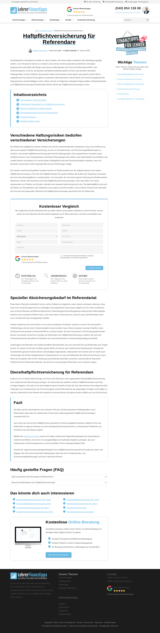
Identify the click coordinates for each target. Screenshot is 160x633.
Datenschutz (64, 607)
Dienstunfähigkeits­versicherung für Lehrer (33, 504)
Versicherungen (65, 578)
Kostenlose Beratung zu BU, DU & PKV (127, 13)
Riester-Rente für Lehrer (77, 508)
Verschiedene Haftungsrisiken (33, 100)
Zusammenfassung (28, 117)
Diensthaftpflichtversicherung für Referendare (39, 113)
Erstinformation (65, 614)
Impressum (63, 611)
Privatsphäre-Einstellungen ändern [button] (54, 626)
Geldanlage (63, 585)
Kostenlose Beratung (67, 588)
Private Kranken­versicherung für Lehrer (32, 508)
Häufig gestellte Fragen (30, 121)
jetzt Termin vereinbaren (59, 555)
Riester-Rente (123, 94)
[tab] (59, 476)
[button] (26, 20)
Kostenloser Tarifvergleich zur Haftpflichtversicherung (42, 104)
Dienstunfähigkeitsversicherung (130, 74)
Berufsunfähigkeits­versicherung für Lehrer (33, 500)
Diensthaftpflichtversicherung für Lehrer (83, 500)
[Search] (148, 20)
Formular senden (94, 268)
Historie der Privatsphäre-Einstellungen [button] (83, 626)
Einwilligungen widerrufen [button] (108, 626)
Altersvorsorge (65, 581)
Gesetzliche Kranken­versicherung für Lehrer (34, 512)
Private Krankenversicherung (129, 79)
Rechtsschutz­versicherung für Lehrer (82, 504)
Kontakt (62, 604)
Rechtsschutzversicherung (128, 89)
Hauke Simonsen (40, 51)
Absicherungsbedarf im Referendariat (35, 109)
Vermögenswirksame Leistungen (80, 512)
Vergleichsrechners (32, 436)
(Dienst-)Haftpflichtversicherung (130, 84)
